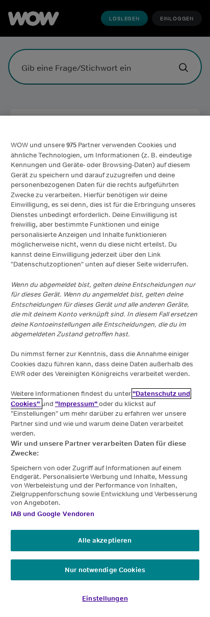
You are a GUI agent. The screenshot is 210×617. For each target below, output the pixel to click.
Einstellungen (105, 598)
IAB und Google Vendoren (53, 513)
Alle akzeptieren (105, 540)
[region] (105, 366)
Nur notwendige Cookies (105, 570)
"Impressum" (77, 403)
